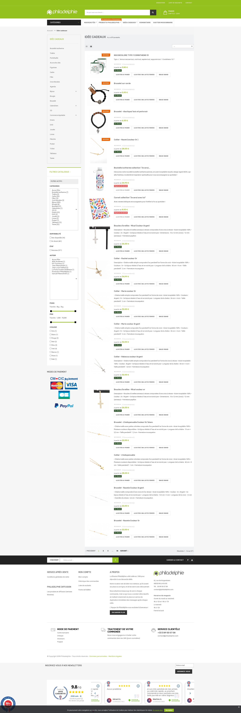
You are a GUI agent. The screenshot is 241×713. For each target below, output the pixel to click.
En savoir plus (118, 612)
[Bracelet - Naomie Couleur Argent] (98, 498)
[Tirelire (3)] (64, 194)
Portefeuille (54, 58)
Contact (188, 3)
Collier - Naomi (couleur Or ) (126, 140)
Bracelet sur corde (122, 83)
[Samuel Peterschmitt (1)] (64, 274)
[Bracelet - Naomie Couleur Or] (98, 531)
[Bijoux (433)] (64, 202)
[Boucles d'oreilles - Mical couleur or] (98, 400)
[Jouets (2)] (64, 216)
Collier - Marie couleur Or (125, 291)
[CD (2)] (64, 210)
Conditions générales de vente (58, 577)
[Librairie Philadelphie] (62, 12)
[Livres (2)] (64, 218)
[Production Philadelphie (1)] (64, 272)
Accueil (50, 31)
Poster (52, 144)
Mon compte (83, 577)
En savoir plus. (158, 710)
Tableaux (53, 153)
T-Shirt (52, 149)
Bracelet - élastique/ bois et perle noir (131, 112)
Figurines (53, 67)
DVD (51, 125)
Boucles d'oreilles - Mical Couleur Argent (132, 226)
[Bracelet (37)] (64, 206)
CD (51, 110)
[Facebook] (188, 560)
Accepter (169, 710)
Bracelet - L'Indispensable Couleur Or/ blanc (133, 422)
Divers (52, 120)
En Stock (57, 241)
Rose (55, 356)
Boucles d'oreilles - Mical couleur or (129, 389)
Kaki (54, 359)
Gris (54, 331)
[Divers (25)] (64, 212)
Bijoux (52, 91)
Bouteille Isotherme (57, 48)
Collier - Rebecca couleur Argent (128, 357)
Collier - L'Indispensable (124, 455)
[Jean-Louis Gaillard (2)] (64, 268)
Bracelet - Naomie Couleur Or (127, 521)
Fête (51, 77)
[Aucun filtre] (64, 190)
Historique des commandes (88, 581)
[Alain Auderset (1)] (64, 262)
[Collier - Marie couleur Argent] (98, 335)
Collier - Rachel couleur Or (125, 258)
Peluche (53, 139)
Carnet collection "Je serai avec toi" (130, 198)
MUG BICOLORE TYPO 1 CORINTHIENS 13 (131, 55)
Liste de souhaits (175, 3)
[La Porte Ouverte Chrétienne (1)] (64, 270)
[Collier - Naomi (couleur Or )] (98, 150)
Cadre (52, 72)
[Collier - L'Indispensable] (98, 466)
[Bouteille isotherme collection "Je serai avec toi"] (98, 178)
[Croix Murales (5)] (64, 200)
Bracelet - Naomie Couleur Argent (129, 488)
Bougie (52, 96)
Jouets (52, 129)
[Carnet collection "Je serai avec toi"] (98, 208)
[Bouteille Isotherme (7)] (64, 192)
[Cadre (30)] (64, 196)
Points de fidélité (84, 590)
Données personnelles (98, 656)
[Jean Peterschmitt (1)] (64, 266)
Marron (55, 352)
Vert (54, 349)
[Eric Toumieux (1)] (64, 264)
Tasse (52, 158)
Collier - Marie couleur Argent (127, 324)
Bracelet (53, 101)
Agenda (53, 87)
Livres (52, 134)
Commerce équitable (57, 115)
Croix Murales (55, 82)
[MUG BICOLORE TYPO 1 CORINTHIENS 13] (98, 66)
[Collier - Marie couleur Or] (98, 302)
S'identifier (160, 3)
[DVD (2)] (64, 214)
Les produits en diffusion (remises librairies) (59, 593)
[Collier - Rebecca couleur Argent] (98, 367)
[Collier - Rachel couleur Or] (98, 269)
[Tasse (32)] (64, 224)
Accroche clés (55, 63)
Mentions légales (115, 656)
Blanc (55, 334)
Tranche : (53, 307)
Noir (54, 341)
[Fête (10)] (64, 198)
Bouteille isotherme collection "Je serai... (132, 168)
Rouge (55, 338)
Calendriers (54, 106)
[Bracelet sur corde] (98, 94)
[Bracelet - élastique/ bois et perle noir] (98, 122)
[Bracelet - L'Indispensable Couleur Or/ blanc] (98, 433)
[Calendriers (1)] (64, 208)
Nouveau (57, 250)
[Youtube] (192, 560)
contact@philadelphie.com (168, 636)
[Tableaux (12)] (64, 222)
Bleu (54, 345)
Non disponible (58, 238)
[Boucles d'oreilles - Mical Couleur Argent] (98, 236)
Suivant (123, 551)
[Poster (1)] (64, 220)
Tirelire (52, 53)
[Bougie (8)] (64, 204)
